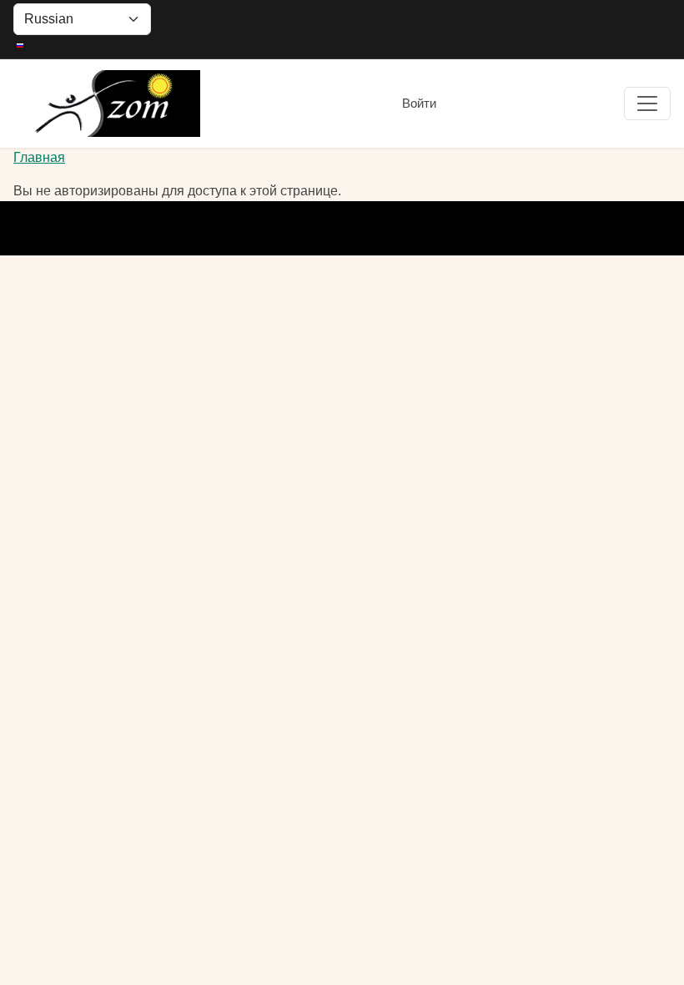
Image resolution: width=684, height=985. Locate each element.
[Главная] (106, 103)
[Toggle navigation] (647, 103)
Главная (39, 157)
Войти (419, 103)
